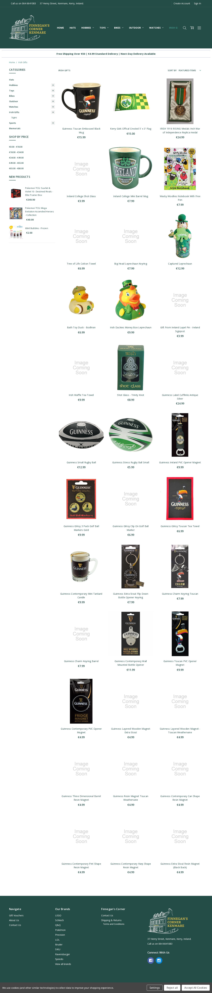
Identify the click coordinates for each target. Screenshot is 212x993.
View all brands (63, 964)
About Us (14, 920)
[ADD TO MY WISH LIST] (98, 95)
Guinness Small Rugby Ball (81, 462)
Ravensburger (62, 954)
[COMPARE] (98, 90)
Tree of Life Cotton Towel (81, 263)
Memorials (14, 128)
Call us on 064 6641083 (23, 3)
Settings (155, 988)
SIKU (57, 949)
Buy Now (81, 117)
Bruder (58, 944)
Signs (14, 117)
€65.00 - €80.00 (16, 168)
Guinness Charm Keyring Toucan (180, 593)
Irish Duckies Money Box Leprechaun (130, 327)
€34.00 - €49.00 (16, 157)
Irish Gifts (175, 27)
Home (60, 27)
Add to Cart (81, 110)
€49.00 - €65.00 (16, 162)
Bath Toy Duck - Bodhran (81, 327)
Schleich (59, 920)
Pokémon (60, 930)
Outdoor (135, 27)
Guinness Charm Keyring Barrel (81, 661)
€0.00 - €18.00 (15, 146)
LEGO (58, 915)
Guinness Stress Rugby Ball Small (130, 462)
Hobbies (86, 27)
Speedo (59, 959)
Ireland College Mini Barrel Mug (130, 196)
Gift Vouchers (16, 915)
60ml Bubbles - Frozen (36, 228)
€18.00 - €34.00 (16, 152)
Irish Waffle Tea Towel (81, 395)
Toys (103, 27)
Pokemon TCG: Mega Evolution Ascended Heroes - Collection (39, 211)
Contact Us (15, 925)
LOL (57, 939)
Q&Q (58, 925)
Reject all (172, 988)
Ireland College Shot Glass (81, 196)
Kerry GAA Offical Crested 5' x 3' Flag (130, 128)
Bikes (117, 27)
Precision (60, 934)
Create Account (182, 3)
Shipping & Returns (111, 920)
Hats (73, 27)
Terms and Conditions (113, 924)
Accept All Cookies (195, 988)
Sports (12, 122)
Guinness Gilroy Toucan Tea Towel (180, 526)
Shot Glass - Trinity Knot (130, 395)
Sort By (172, 70)
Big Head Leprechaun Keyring (130, 263)
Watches (155, 27)
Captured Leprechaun (180, 263)
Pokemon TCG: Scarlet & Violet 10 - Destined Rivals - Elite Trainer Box (39, 191)
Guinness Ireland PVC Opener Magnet (180, 462)
